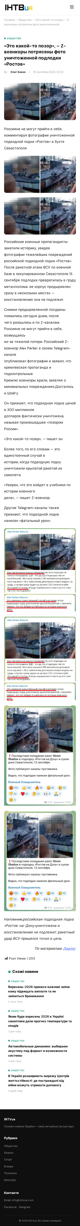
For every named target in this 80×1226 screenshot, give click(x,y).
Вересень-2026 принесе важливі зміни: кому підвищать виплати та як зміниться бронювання (39, 991)
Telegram (24, 1207)
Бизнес (9, 1152)
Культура (10, 1180)
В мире (8, 1166)
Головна (9, 20)
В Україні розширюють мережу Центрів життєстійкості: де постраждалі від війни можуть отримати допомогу (38, 1080)
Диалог (69, 948)
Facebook (10, 1207)
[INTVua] (18, 7)
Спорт (8, 1159)
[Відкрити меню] (72, 7)
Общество (25, 20)
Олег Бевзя (17, 72)
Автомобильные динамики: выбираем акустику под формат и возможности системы (38, 1051)
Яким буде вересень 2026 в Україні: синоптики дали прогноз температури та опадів (40, 1021)
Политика (10, 1173)
